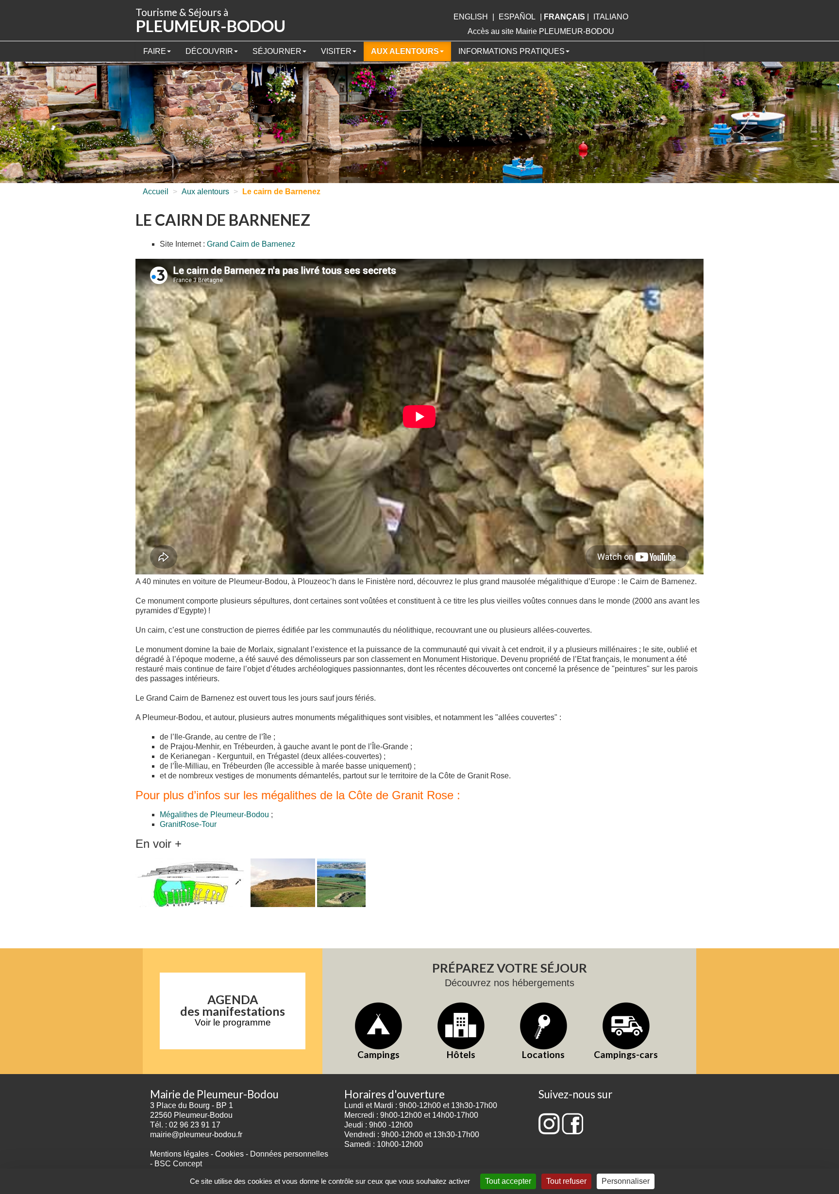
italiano (610, 17)
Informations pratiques (511, 51)
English (470, 17)
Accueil (155, 191)
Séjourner (277, 51)
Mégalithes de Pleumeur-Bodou (214, 814)
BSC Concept (178, 1164)
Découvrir (209, 51)
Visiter (336, 51)
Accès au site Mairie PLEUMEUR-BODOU (541, 31)
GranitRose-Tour (188, 824)
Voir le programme (233, 1022)
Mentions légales (179, 1154)
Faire (154, 51)
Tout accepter (508, 1181)
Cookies (229, 1154)
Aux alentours (405, 51)
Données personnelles (289, 1154)
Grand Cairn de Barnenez (251, 244)
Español (517, 17)
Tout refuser (566, 1181)
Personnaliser (626, 1181)
